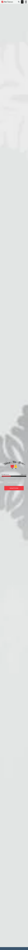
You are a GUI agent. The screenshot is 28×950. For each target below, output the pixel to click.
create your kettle (14, 482)
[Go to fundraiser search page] (18, 2)
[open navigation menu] (26, 1)
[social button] (22, 2)
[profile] (20, 1)
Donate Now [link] (14, 488)
